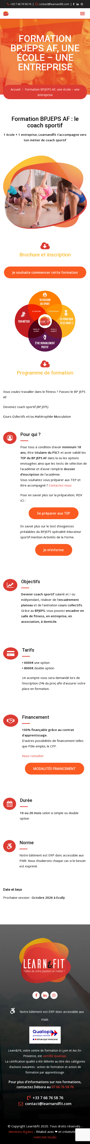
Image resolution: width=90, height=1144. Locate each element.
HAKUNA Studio (45, 1137)
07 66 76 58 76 (62, 1087)
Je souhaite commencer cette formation (45, 272)
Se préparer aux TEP (53, 513)
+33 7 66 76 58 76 (20, 4)
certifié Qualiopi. (55, 1056)
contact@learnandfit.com (54, 4)
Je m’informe (54, 550)
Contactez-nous (60, 485)
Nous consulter (33, 756)
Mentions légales (21, 1131)
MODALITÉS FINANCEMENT (54, 768)
